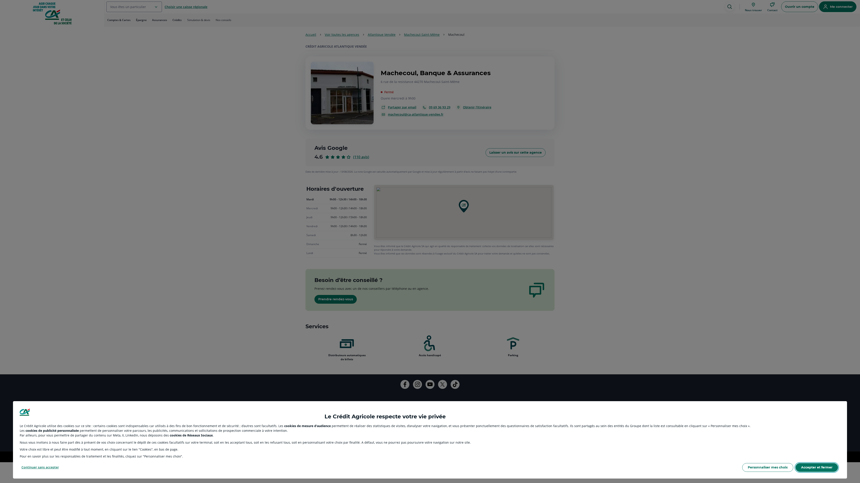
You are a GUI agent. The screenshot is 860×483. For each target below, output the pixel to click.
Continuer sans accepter (40, 467)
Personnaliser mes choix (768, 467)
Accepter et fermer (816, 467)
